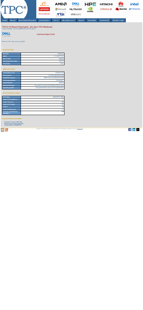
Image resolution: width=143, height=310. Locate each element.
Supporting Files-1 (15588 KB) (12, 125)
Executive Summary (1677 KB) (13, 122)
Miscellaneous (68, 20)
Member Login (118, 20)
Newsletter (92, 20)
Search (81, 20)
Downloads (44, 20)
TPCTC (56, 20)
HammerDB (104, 20)
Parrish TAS (80, 128)
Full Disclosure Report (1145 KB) (13, 123)
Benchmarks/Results (27, 20)
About (13, 20)
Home (5, 20)
